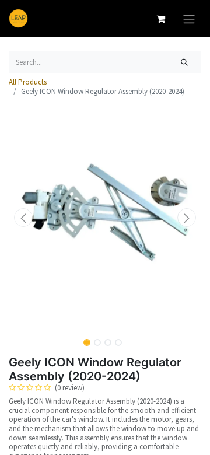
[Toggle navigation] (189, 19)
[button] (23, 217)
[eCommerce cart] (160, 18)
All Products (28, 82)
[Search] (184, 62)
